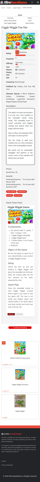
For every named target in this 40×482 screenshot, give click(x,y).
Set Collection (18, 195)
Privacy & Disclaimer (7, 465)
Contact (3, 461)
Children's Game (22, 191)
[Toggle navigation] (32, 2)
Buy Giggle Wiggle (10, 23)
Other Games (29, 23)
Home (3, 8)
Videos (30, 18)
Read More (11, 314)
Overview (10, 18)
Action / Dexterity (11, 191)
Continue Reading (20, 328)
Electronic (9, 195)
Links (30, 21)
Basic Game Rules (10, 21)
